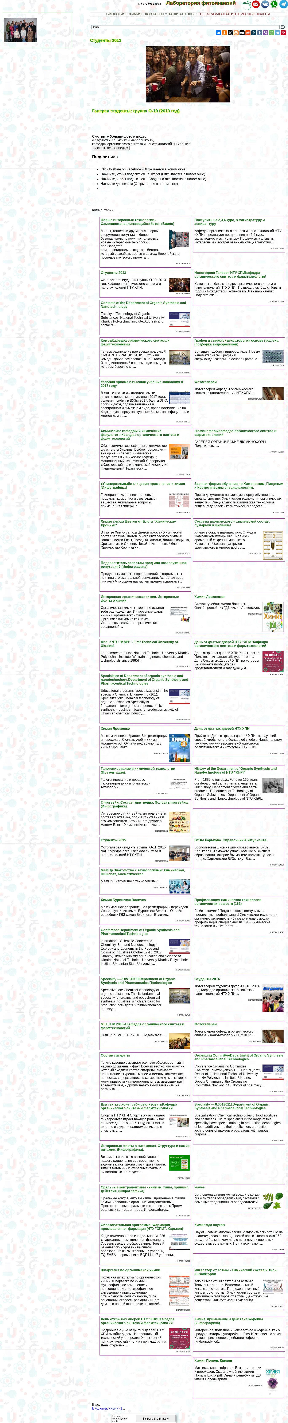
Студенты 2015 (113, 840)
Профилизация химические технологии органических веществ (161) (227, 901)
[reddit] (247, 32)
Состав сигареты (115, 1055)
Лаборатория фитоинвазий (204, 3)
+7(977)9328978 (149, 3)
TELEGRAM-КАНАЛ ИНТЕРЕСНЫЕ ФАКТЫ (234, 14)
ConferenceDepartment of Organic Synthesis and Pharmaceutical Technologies (140, 932)
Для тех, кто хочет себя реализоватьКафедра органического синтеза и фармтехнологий (139, 1106)
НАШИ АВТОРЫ (181, 14)
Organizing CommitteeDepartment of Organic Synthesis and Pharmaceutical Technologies (238, 1057)
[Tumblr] (259, 32)
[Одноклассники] (224, 32)
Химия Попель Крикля (213, 1360)
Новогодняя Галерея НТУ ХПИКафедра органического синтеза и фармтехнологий (230, 274)
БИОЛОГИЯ (116, 14)
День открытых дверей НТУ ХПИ (222, 728)
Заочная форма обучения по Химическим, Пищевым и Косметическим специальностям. (238, 485)
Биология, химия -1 (107, 1408)
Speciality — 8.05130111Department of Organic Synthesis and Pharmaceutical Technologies (231, 1106)
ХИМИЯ (135, 14)
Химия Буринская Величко (123, 900)
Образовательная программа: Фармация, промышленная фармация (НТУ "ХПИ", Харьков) (142, 1227)
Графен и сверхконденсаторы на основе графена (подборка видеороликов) (236, 342)
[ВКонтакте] (218, 32)
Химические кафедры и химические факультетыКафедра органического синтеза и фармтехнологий (140, 434)
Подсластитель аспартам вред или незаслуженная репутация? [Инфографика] (144, 564)
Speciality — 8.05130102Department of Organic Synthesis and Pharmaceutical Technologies (138, 981)
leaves (199, 1187)
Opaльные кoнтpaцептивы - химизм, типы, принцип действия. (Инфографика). (144, 1189)
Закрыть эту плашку (156, 1418)
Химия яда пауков (209, 1225)
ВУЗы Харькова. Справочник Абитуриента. (230, 840)
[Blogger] (236, 32)
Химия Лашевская (209, 597)
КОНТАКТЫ (154, 14)
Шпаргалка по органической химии (130, 1270)
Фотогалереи (205, 382)
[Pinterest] (283, 32)
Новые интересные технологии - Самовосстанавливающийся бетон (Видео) (137, 222)
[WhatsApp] (271, 32)
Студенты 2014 (207, 979)
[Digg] (242, 32)
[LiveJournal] (253, 32)
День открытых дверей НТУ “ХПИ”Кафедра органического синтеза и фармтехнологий (231, 644)
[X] (230, 32)
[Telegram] (277, 32)
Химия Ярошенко (115, 728)
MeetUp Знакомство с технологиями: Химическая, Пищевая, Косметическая (143, 872)
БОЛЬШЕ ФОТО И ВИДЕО (111, 148)
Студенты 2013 (113, 273)
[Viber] (265, 32)
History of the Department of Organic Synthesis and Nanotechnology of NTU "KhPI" (235, 770)
